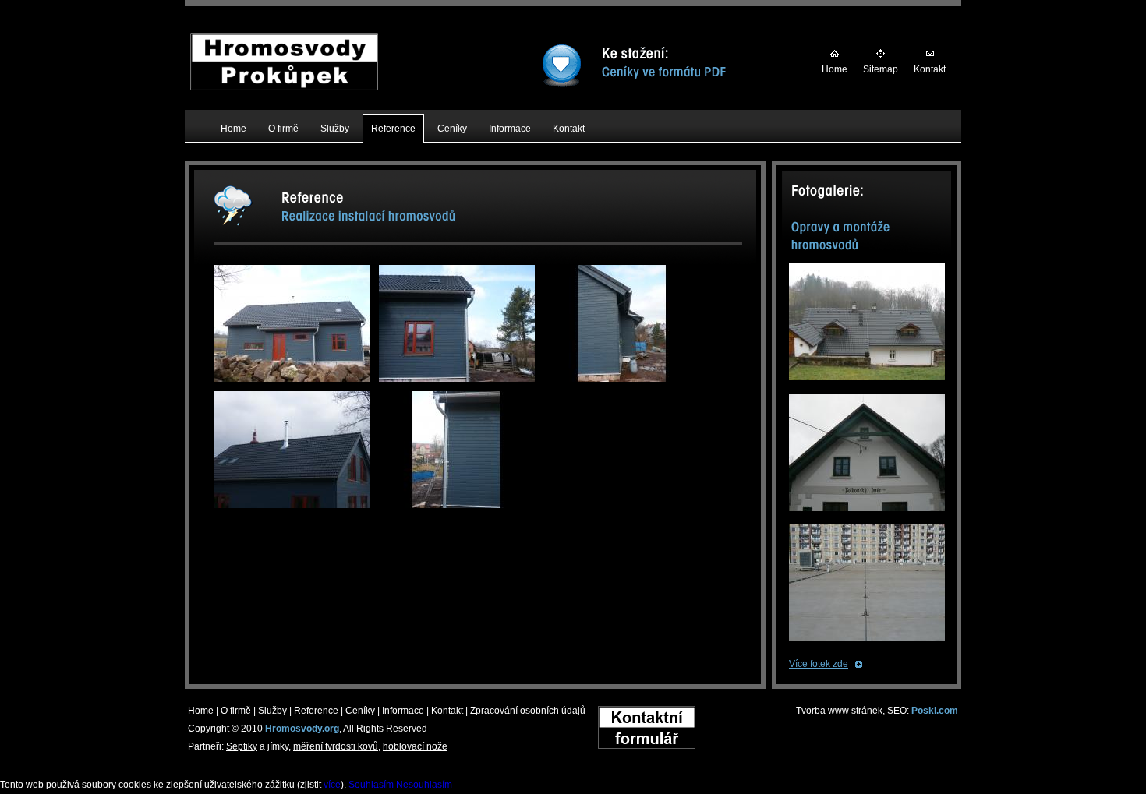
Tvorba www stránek (839, 710)
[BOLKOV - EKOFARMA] (867, 515)
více (332, 784)
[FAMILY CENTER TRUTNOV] (867, 645)
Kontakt (930, 69)
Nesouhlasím (424, 784)
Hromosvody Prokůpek (284, 41)
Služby (272, 710)
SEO (897, 710)
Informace (403, 710)
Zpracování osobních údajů (527, 710)
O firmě (236, 710)
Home (834, 69)
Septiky (241, 746)
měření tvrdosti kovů (335, 746)
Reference (316, 710)
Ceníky (360, 710)
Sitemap (880, 69)
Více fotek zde (818, 663)
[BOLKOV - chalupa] (867, 384)
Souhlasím (371, 784)
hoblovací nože (415, 746)
